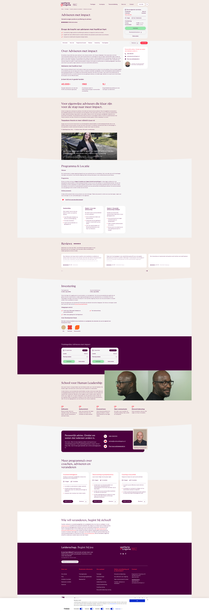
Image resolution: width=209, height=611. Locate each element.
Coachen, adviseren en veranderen (76, 9)
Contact (132, 4)
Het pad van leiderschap (119, 574)
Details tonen (118, 608)
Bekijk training (68, 501)
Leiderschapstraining (101, 581)
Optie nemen (135, 36)
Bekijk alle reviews (73, 22)
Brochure (134, 42)
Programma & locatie (81, 42)
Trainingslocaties (83, 574)
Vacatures (63, 584)
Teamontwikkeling (113, 4)
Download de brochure (134, 32)
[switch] (91, 609)
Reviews (90, 42)
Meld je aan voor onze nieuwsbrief (70, 561)
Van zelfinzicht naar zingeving (121, 576)
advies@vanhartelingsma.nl (133, 56)
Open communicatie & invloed (121, 579)
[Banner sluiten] (147, 599)
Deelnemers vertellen (66, 581)
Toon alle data (128, 14)
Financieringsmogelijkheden (85, 576)
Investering (97, 42)
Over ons (123, 4)
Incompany (102, 4)
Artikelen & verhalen (66, 579)
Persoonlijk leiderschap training (104, 589)
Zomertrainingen (100, 576)
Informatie (65, 42)
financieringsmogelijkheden (81, 304)
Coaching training (101, 587)
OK (137, 600)
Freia (62, 576)
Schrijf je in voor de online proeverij (74, 199)
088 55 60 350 (135, 581)
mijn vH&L (141, 4)
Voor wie (72, 42)
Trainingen (92, 4)
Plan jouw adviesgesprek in (133, 58)
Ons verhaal (64, 574)
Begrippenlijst (82, 579)
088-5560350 (130, 53)
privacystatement (113, 603)
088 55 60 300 (135, 577)
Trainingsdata (105, 42)
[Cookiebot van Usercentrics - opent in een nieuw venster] (66, 609)
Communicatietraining (102, 584)
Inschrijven (135, 28)
